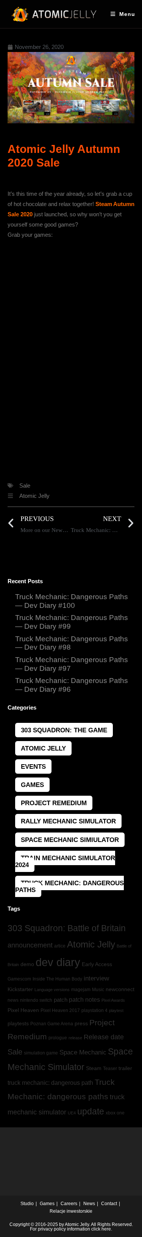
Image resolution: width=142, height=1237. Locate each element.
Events (33, 766)
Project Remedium (54, 802)
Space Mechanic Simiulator (70, 839)
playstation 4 (94, 1010)
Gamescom (19, 979)
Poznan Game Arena (51, 1023)
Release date (104, 1037)
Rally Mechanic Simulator (68, 821)
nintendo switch (36, 1000)
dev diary (58, 962)
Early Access (97, 964)
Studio (27, 1203)
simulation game (41, 1053)
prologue (57, 1037)
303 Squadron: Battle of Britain (67, 928)
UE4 (72, 1113)
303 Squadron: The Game (64, 730)
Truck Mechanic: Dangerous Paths (69, 886)
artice (60, 946)
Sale (24, 485)
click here (101, 1229)
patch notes (84, 999)
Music (98, 989)
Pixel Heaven (23, 1010)
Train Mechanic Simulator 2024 (65, 861)
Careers (69, 1203)
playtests (18, 1023)
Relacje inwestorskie (71, 1211)
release (75, 1038)
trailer (125, 1068)
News (89, 1203)
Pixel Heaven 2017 (60, 1010)
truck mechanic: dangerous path (50, 1083)
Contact (109, 1203)
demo (27, 964)
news (13, 1000)
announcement (30, 945)
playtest (116, 1010)
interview (96, 978)
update (90, 1111)
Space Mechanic (82, 1052)
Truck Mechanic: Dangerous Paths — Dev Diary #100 (71, 601)
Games (32, 784)
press (81, 1023)
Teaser (110, 1068)
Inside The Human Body (57, 979)
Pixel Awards (113, 1000)
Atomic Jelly (34, 496)
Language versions (52, 989)
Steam (93, 1068)
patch (60, 999)
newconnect (120, 989)
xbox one (115, 1113)
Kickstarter (20, 989)
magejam (81, 989)
